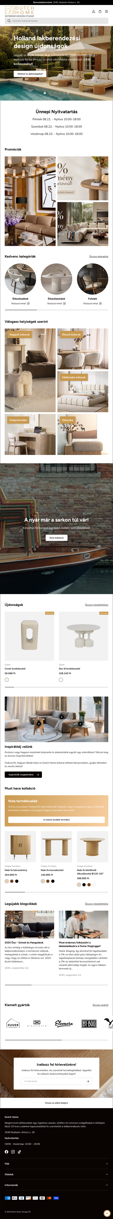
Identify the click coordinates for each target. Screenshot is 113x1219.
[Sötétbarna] (12, 881)
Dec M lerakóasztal (69, 668)
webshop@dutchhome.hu (75, 2)
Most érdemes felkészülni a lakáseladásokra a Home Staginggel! (80, 944)
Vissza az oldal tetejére (56, 1103)
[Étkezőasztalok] (56, 279)
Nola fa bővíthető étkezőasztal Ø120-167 (90, 872)
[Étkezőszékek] (20, 279)
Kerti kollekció (57, 538)
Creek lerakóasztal (15, 668)
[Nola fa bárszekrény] (20, 846)
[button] (100, 11)
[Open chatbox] (107, 1213)
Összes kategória (98, 256)
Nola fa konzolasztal (52, 870)
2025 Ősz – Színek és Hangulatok (24, 942)
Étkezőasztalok (56, 298)
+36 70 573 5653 (52, 2)
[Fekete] (17, 881)
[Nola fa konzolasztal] (56, 846)
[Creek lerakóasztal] (29, 636)
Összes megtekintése (96, 604)
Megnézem (23, 61)
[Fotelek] (92, 279)
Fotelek (92, 298)
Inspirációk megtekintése (21, 774)
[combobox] (56, 21)
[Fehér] (94, 884)
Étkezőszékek (20, 298)
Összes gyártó (100, 1004)
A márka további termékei (56, 819)
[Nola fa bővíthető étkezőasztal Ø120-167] (92, 846)
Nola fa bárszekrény (16, 870)
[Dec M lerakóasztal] (83, 636)
